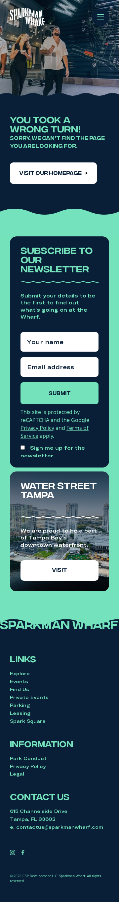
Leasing (20, 713)
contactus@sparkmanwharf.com (59, 827)
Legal (17, 774)
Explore (20, 673)
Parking (20, 705)
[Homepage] (27, 17)
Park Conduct (28, 758)
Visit (59, 570)
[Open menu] (100, 15)
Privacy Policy (28, 766)
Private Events (29, 697)
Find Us (19, 689)
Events (19, 681)
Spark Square (28, 721)
